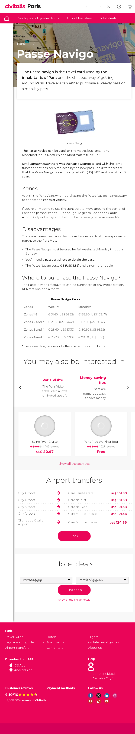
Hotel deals (108, 18)
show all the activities (74, 463)
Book (74, 536)
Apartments (55, 642)
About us (95, 647)
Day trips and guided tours (38, 18)
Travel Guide (6, 18)
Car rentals (55, 647)
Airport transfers (79, 18)
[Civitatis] (12, 728)
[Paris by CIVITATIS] (16, 6)
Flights (93, 637)
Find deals (74, 590)
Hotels (51, 637)
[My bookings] (108, 6)
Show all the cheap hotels (74, 599)
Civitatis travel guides (103, 642)
